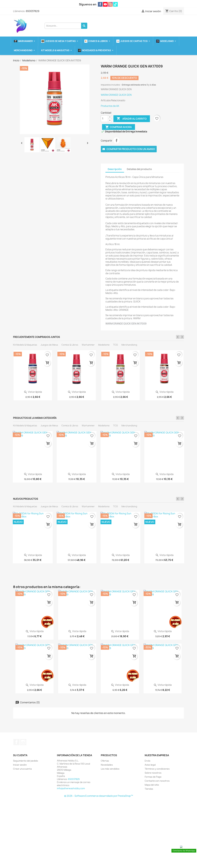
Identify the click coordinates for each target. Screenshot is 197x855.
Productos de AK (110, 106)
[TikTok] (115, 4)
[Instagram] (110, 4)
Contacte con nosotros (157, 780)
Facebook (16, 742)
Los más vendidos (110, 768)
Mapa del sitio (152, 784)
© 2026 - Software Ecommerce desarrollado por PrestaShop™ (98, 796)
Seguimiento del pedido (25, 760)
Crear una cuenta (22, 768)
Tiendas (149, 788)
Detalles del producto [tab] (139, 169)
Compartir (116, 140)
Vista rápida (33, 392)
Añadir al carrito (132, 118)
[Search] (84, 26)
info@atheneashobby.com (71, 788)
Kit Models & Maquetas (25, 344)
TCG (115, 344)
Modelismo (104, 344)
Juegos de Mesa (49, 344)
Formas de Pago (153, 776)
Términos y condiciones (157, 768)
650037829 (32, 11)
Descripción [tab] (115, 169)
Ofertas (105, 760)
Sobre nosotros (153, 772)
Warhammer (88, 344)
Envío (147, 760)
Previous (178, 337)
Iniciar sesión (20, 764)
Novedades (107, 764)
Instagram (23, 742)
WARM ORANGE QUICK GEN (116, 94)
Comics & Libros (69, 344)
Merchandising (129, 344)
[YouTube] (105, 4)
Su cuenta (20, 755)
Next (182, 337)
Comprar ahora (118, 127)
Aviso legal (150, 764)
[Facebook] (100, 4)
